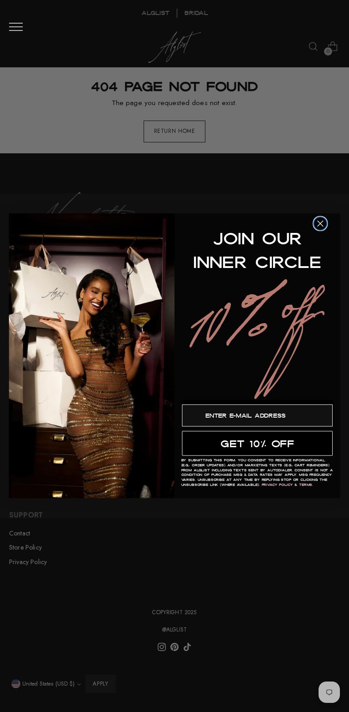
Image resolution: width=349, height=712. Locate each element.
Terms (305, 485)
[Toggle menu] (16, 27)
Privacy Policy (277, 485)
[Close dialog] (320, 223)
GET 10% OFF (257, 443)
